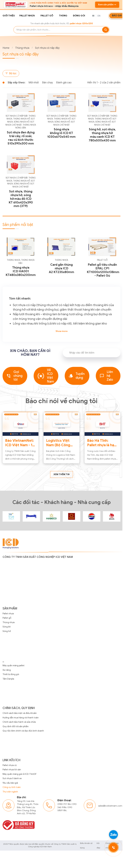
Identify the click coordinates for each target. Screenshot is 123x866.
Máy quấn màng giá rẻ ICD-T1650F (20, 774)
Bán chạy (47, 82)
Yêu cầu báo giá (10, 783)
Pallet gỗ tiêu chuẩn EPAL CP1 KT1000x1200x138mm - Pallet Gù (103, 270)
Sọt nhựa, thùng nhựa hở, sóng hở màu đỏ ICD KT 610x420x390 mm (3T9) (21, 199)
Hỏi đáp (98, 845)
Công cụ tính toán (12, 787)
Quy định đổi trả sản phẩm (16, 726)
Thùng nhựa (22, 48)
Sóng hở (7, 631)
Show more (62, 331)
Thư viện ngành (10, 791)
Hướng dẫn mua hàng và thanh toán (21, 717)
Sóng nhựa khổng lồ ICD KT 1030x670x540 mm (61, 133)
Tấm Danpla (8, 678)
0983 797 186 (64, 804)
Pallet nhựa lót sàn (12, 769)
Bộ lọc (12, 73)
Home (6, 48)
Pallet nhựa (27, 15)
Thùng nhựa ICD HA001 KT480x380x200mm (21, 271)
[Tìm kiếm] (105, 30)
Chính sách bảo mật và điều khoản (20, 713)
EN (99, 15)
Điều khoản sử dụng (86, 845)
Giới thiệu (9, 15)
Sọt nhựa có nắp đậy (47, 48)
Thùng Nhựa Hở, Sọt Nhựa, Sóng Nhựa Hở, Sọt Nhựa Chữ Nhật (20, 122)
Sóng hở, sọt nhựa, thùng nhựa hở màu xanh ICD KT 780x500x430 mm (102, 134)
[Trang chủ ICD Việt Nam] (11, 516)
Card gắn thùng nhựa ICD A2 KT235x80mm (61, 268)
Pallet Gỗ (102, 260)
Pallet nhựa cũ (10, 765)
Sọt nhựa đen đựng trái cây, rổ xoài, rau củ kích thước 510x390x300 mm (21, 138)
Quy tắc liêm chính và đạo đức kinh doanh (23, 730)
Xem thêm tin (61, 474)
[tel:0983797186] (113, 847)
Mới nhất (34, 82)
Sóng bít (7, 626)
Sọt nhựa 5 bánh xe (12, 778)
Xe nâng (7, 670)
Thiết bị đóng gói (11, 674)
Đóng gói (79, 15)
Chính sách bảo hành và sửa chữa (19, 722)
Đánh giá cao (64, 82)
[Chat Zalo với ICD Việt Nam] (113, 834)
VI (93, 15)
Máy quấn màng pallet (14, 665)
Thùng (63, 15)
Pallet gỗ (47, 15)
